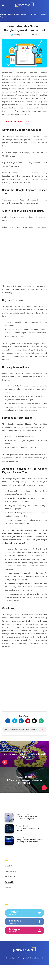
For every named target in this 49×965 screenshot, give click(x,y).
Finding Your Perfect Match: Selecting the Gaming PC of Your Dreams (29, 840)
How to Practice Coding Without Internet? (27, 829)
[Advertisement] (24, 257)
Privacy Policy (11, 871)
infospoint (23, 958)
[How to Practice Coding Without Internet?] (9, 828)
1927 (36, 35)
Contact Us (9, 882)
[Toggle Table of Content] (26, 122)
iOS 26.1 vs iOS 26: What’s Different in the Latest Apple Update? (29, 818)
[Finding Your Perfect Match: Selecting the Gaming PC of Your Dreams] (9, 840)
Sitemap (8, 887)
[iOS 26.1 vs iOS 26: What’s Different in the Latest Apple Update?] (9, 817)
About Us (8, 866)
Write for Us (10, 876)
